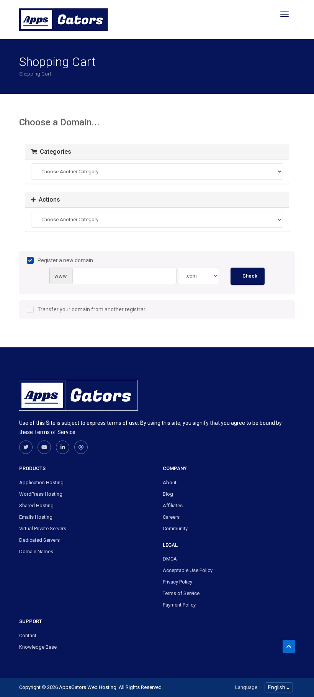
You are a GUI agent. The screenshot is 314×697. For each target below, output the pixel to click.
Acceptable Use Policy (188, 570)
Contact (27, 635)
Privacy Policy (177, 582)
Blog (168, 494)
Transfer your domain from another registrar (92, 309)
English (277, 687)
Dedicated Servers (39, 540)
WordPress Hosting (40, 494)
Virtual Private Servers (42, 528)
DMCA (170, 559)
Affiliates (173, 505)
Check (249, 276)
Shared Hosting (36, 505)
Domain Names (36, 551)
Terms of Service (181, 593)
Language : (247, 687)
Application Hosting (41, 482)
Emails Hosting (35, 517)
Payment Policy (179, 605)
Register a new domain (65, 260)
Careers (171, 517)
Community (175, 528)
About (170, 482)
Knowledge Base (38, 647)
